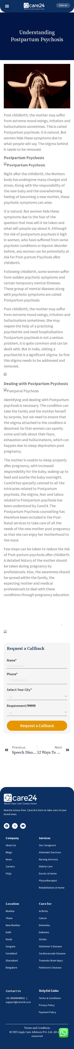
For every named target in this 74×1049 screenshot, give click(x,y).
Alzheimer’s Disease (50, 946)
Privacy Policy (47, 1005)
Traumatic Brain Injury (51, 960)
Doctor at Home (48, 873)
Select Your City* (19, 689)
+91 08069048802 (15, 998)
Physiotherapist (48, 880)
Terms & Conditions (50, 998)
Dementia (44, 925)
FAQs (9, 873)
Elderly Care (46, 866)
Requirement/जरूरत (21, 705)
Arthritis (43, 911)
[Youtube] (23, 826)
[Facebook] (6, 826)
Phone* (12, 674)
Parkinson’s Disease (50, 967)
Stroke (43, 939)
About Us (11, 845)
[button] (7, 6)
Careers (10, 866)
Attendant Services (50, 852)
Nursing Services (48, 859)
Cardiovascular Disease (52, 953)
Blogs (9, 852)
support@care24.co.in (18, 1002)
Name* (12, 660)
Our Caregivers (47, 845)
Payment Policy (47, 1012)
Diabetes (44, 932)
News (9, 859)
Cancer (43, 918)
